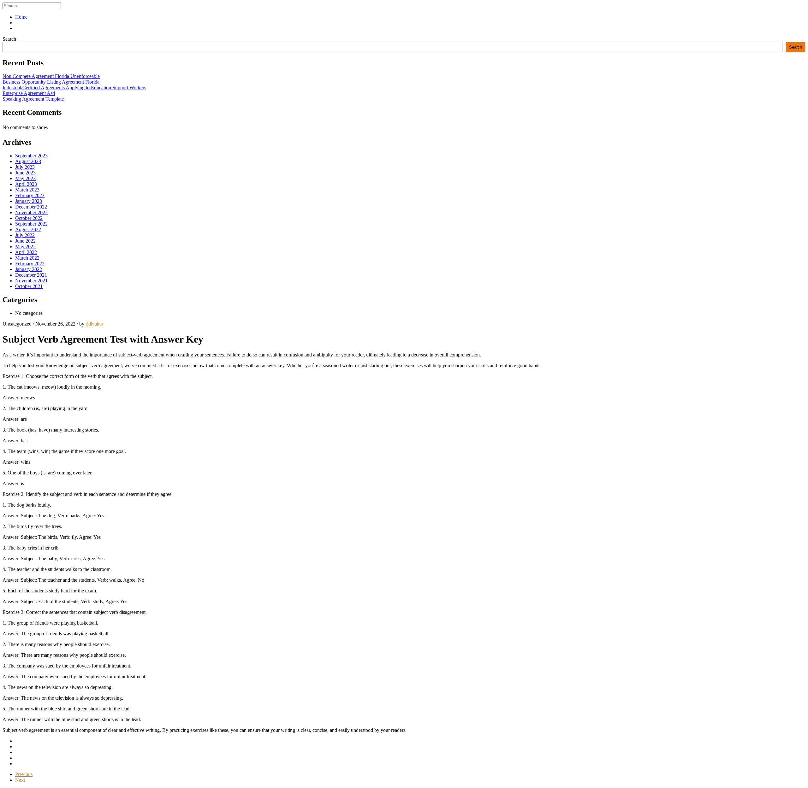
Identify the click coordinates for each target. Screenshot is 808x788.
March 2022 (27, 258)
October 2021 (29, 286)
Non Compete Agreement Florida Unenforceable (51, 76)
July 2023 (25, 167)
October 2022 (29, 218)
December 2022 (31, 206)
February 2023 (30, 195)
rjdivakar (94, 323)
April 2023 (26, 184)
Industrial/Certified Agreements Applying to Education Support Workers (74, 87)
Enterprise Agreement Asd (29, 93)
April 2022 (26, 252)
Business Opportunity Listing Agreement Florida (51, 82)
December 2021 (31, 275)
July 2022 (25, 235)
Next (20, 780)
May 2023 (25, 178)
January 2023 (28, 201)
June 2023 (25, 172)
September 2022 (31, 223)
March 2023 (27, 189)
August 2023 (28, 161)
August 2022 (28, 229)
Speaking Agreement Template (33, 99)
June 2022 (25, 241)
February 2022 (30, 263)
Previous (24, 774)
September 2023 (31, 155)
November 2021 (31, 280)
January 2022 (28, 269)
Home (21, 17)
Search (9, 39)
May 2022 (25, 246)
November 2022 (31, 212)
